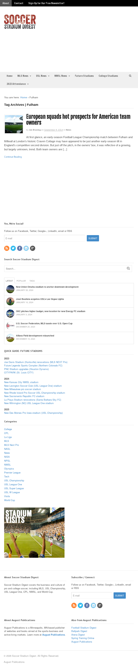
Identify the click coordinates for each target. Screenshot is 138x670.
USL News (41, 76)
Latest (9, 280)
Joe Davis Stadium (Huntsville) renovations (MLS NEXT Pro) (35, 362)
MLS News (22, 76)
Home (9, 76)
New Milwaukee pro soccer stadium (22, 389)
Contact (18, 3)
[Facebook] (20, 248)
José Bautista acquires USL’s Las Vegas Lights (40, 299)
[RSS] (7, 248)
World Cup (9, 500)
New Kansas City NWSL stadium (21, 382)
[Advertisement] (104, 39)
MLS (6, 441)
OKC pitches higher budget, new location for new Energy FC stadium (50, 311)
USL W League (12, 492)
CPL (6, 433)
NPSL (7, 460)
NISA (7, 456)
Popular (21, 280)
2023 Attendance (16, 84)
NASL (7, 448)
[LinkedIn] (26, 248)
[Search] (128, 268)
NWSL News (60, 76)
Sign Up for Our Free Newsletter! (46, 3)
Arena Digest (78, 634)
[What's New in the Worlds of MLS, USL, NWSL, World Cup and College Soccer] (20, 27)
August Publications (53, 634)
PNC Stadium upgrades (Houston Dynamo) (26, 369)
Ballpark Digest (79, 631)
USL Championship (14, 480)
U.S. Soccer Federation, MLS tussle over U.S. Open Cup (44, 323)
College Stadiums (108, 76)
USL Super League (14, 488)
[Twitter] (13, 248)
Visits (7, 496)
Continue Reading (13, 156)
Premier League (12, 472)
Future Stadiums (84, 76)
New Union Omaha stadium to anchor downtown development (47, 286)
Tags (32, 280)
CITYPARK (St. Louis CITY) (18, 372)
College (8, 429)
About (6, 3)
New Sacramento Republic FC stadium (24, 396)
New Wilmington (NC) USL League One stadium (29, 403)
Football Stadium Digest (83, 627)
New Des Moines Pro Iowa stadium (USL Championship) (33, 412)
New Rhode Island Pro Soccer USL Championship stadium (34, 392)
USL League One (13, 484)
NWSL (7, 464)
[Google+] (33, 248)
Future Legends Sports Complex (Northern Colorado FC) (33, 365)
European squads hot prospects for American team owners (78, 119)
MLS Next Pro (11, 445)
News (68, 129)
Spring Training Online (82, 638)
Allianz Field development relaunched (35, 335)
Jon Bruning (35, 129)
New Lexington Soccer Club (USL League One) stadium (33, 385)
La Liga (8, 437)
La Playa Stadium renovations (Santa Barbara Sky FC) (32, 399)
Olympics (9, 468)
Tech (6, 476)
